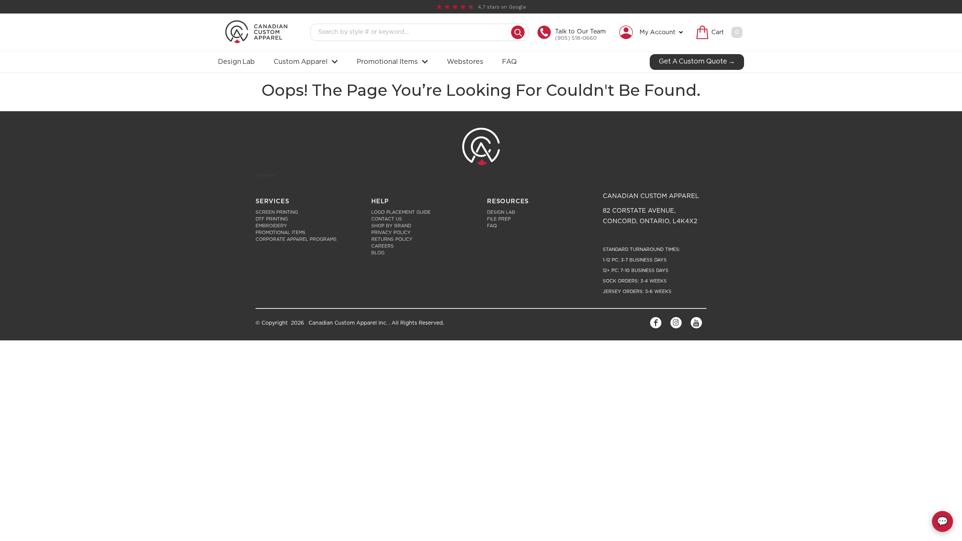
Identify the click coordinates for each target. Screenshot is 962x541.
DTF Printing (272, 219)
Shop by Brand (391, 226)
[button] (653, 32)
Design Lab (501, 212)
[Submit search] (518, 32)
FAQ (492, 226)
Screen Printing (277, 212)
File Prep (499, 219)
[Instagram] (676, 322)
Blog (377, 253)
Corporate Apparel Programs (296, 239)
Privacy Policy (391, 232)
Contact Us (386, 219)
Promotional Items (281, 232)
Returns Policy (392, 239)
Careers (382, 246)
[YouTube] (696, 322)
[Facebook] (655, 322)
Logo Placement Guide (401, 212)
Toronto (266, 175)
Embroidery (271, 226)
